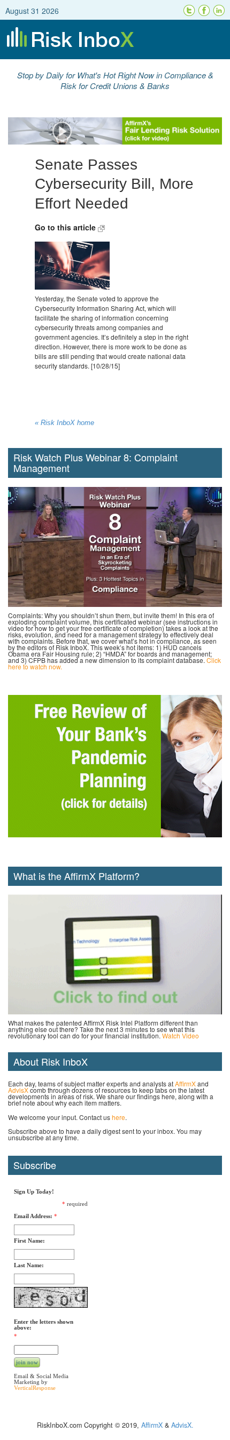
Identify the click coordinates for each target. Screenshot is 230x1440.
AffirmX (185, 1083)
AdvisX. (182, 1425)
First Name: (29, 1241)
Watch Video (180, 1035)
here (118, 1117)
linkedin (219, 10)
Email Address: (33, 1216)
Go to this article (66, 227)
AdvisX (18, 1089)
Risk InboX (115, 39)
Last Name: (29, 1265)
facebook (204, 10)
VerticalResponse (35, 1388)
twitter (189, 10)
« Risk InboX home (64, 423)
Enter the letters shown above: (43, 1325)
